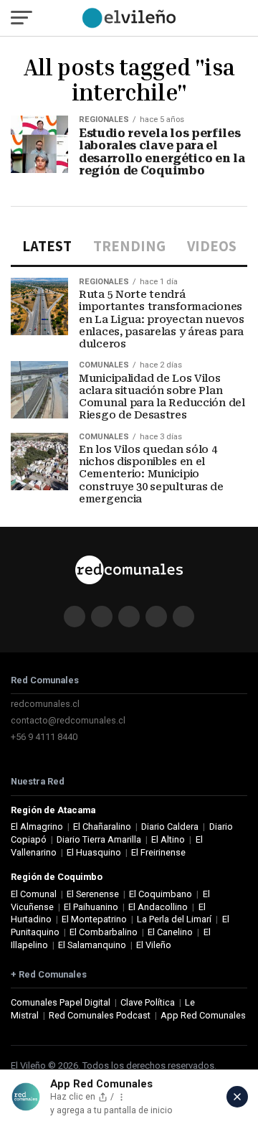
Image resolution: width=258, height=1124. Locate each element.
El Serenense (93, 894)
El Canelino (170, 932)
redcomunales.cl (45, 703)
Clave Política (147, 1002)
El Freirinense (158, 852)
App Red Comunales (203, 1015)
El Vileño (153, 945)
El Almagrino (37, 826)
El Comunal (34, 894)
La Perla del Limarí (174, 919)
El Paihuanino (91, 906)
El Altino (168, 839)
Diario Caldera (170, 826)
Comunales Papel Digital (60, 1002)
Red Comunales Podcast (99, 1015)
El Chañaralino (102, 826)
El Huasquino (94, 852)
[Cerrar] (237, 1096)
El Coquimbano (160, 894)
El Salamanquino (92, 945)
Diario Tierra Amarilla (99, 839)
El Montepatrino (94, 919)
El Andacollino (158, 906)
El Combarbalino (104, 932)
